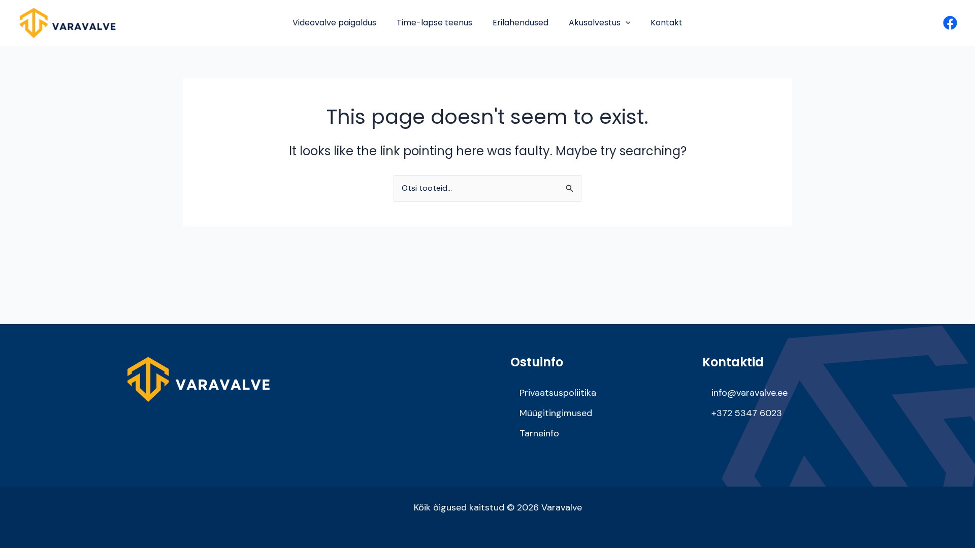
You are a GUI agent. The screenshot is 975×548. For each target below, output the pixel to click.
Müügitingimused (555, 413)
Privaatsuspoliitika (557, 393)
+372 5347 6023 (746, 413)
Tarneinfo (539, 433)
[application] (626, 23)
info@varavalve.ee (749, 393)
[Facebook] (950, 23)
